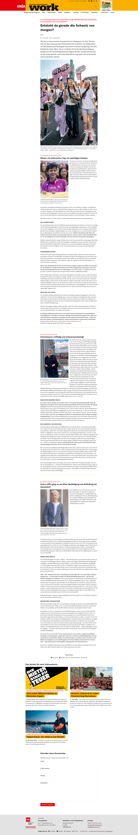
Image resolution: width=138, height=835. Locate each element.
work (41, 35)
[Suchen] (95, 6)
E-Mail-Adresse (45, 768)
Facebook (52, 831)
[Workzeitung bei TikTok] (96, 1)
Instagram (68, 831)
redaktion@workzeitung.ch (95, 825)
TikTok (76, 831)
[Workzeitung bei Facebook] (89, 1)
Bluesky (61, 831)
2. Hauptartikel (55, 38)
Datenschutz (109, 831)
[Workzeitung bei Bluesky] (91, 1)
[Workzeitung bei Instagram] (94, 1)
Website (42, 775)
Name (42, 761)
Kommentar (44, 782)
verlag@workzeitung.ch (94, 827)
